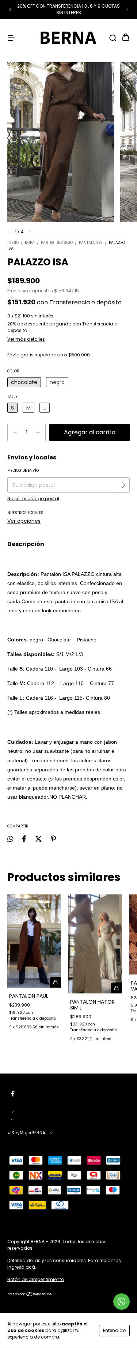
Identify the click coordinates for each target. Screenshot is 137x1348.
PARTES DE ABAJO (57, 242)
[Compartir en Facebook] (24, 838)
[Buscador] (113, 37)
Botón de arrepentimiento (35, 1279)
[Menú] (11, 37)
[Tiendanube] (30, 1295)
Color (13, 371)
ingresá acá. (21, 1267)
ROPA (30, 242)
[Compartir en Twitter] (38, 838)
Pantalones (91, 242)
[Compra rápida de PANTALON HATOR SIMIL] (116, 988)
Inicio (13, 242)
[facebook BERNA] (12, 1093)
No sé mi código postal (33, 498)
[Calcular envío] (123, 485)
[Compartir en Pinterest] (53, 838)
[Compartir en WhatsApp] (10, 839)
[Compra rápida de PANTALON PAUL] (55, 982)
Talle (12, 396)
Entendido (114, 1330)
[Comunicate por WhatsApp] (121, 1301)
